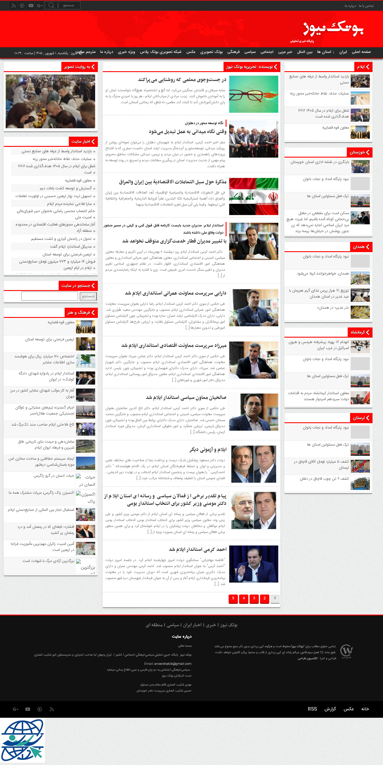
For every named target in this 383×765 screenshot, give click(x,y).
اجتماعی (267, 52)
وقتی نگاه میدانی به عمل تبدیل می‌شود (188, 132)
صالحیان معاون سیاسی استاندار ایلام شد (186, 398)
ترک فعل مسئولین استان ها (328, 196)
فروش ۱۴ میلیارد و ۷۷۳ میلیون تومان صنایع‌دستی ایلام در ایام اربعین (57, 264)
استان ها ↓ (326, 52)
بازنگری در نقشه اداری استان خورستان (320, 162)
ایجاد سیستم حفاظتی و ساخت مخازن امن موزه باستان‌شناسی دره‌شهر (41, 462)
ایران (343, 52)
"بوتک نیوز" (297, 646)
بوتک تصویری (211, 52)
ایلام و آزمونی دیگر (208, 450)
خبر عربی (285, 52)
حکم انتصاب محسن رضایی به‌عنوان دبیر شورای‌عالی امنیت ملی (56, 214)
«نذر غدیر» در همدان (333, 308)
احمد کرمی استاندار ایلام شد (198, 549)
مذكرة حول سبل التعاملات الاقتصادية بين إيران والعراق (173, 182)
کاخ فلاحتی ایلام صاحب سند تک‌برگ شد (42, 425)
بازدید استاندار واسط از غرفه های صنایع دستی (319, 80)
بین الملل (304, 52)
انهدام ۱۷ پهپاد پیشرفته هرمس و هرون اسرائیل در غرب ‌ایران (318, 345)
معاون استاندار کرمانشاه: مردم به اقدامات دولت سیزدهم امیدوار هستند (318, 396)
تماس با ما (366, 6)
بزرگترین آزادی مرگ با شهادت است (48, 561)
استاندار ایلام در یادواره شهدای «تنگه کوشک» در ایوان (46, 376)
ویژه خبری (126, 52)
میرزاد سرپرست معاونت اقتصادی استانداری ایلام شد (174, 346)
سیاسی (250, 52)
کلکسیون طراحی (307, 658)
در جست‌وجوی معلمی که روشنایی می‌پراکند (182, 80)
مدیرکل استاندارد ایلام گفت (71, 246)
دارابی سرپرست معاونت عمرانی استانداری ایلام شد (176, 293)
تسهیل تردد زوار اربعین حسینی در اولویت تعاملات (53, 196)
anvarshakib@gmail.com (173, 664)
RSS (312, 709)
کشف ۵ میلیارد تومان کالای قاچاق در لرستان (321, 465)
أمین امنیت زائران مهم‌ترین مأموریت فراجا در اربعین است (42, 547)
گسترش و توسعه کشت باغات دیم (66, 188)
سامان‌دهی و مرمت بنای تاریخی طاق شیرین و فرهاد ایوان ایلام (46, 445)
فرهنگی (233, 52)
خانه (365, 709)
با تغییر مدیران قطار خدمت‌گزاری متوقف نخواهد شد (174, 241)
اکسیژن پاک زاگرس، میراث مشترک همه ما (41, 493)
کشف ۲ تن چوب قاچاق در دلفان (324, 479)
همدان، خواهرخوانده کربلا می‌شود (323, 274)
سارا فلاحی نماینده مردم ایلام (69, 204)
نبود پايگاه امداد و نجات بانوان (326, 179)
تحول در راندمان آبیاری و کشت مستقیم (61, 239)
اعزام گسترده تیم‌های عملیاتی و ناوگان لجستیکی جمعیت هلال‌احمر (44, 411)
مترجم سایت (85, 52)
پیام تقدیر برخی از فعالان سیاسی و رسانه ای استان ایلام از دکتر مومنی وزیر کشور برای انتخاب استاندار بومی (165, 500)
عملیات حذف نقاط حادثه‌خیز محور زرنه (319, 94)
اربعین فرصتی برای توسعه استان (67, 254)
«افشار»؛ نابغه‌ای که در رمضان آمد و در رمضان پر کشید (45, 530)
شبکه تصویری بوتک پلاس (161, 52)
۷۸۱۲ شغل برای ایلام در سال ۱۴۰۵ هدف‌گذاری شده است (323, 114)
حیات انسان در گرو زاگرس (54, 476)
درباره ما (350, 6)
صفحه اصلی (361, 52)
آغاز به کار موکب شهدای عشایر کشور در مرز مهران (42, 394)
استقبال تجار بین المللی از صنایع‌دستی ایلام (41, 510)
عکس (190, 52)
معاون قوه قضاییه (335, 128)
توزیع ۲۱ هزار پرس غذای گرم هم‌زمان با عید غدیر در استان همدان (319, 294)
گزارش (330, 709)
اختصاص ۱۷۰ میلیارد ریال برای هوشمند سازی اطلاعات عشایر (44, 359)
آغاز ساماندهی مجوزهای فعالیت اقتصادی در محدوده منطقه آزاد (55, 227)
